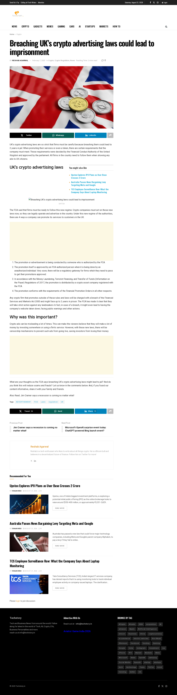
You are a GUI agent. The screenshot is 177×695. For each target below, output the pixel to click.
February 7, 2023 (38, 60)
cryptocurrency (155, 634)
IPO (130, 653)
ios (163, 648)
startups (157, 662)
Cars (71, 26)
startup (147, 662)
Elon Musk (156, 638)
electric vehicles (141, 638)
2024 (141, 624)
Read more (59, 508)
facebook (135, 643)
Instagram (141, 648)
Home (12, 34)
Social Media (124, 662)
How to (116, 26)
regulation (53, 402)
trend (159, 667)
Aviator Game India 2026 (77, 631)
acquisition (151, 624)
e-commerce (124, 638)
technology (131, 667)
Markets (103, 26)
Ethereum (123, 643)
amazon (122, 629)
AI (80, 26)
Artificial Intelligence (147, 629)
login (18, 601)
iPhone (122, 653)
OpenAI (142, 657)
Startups (90, 26)
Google (122, 648)
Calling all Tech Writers (28, 2)
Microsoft (123, 657)
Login (165, 2)
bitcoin (122, 634)
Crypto (25, 26)
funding (146, 643)
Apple (132, 629)
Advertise (41, 2)
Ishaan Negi (16, 491)
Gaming (61, 26)
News (14, 26)
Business (132, 634)
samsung (153, 657)
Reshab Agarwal (20, 60)
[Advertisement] (61, 241)
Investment (154, 648)
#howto (132, 624)
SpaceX (137, 662)
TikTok (151, 667)
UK (62, 402)
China (142, 634)
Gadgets (37, 26)
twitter (132, 672)
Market (138, 653)
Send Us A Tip (14, 2)
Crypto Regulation (62, 60)
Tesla (142, 667)
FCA (36, 402)
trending (122, 672)
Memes (50, 26)
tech (121, 667)
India (131, 648)
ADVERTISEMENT (23, 402)
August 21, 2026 (30, 491)
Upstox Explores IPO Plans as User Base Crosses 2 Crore (89, 176)
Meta (157, 653)
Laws (43, 402)
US (140, 672)
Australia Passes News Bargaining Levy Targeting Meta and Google (88, 183)
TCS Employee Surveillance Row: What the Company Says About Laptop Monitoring (90, 191)
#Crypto (122, 624)
